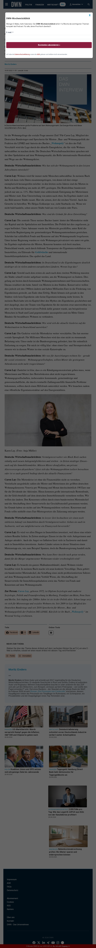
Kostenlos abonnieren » (49, 45)
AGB (38, 54)
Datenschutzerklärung (22, 54)
